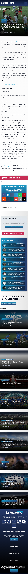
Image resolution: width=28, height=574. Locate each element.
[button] (25, 3)
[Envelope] (14, 526)
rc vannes (14, 182)
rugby (19, 182)
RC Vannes (19, 42)
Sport (4, 20)
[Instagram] (24, 521)
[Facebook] (4, 521)
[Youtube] (14, 521)
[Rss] (19, 521)
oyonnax (9, 182)
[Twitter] (9, 521)
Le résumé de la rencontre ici (9, 84)
